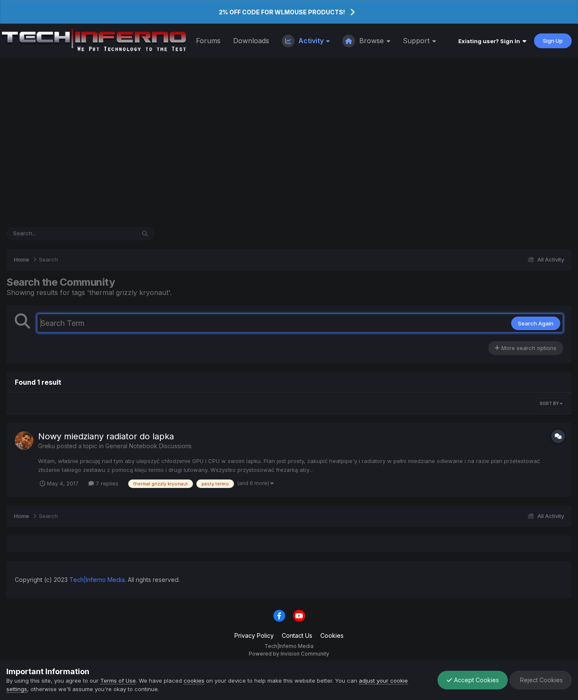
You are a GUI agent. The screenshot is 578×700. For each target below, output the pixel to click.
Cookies (332, 635)
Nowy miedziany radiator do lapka (106, 436)
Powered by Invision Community (289, 653)
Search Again (535, 323)
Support (417, 40)
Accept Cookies (475, 679)
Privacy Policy (254, 635)
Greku (46, 445)
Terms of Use (118, 680)
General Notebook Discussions (148, 445)
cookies (194, 680)
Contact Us (297, 635)
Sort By (549, 403)
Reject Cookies (540, 679)
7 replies (106, 483)
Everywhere (109, 233)
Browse (371, 40)
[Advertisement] (289, 142)
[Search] (144, 233)
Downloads (251, 40)
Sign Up (553, 40)
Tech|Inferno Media (97, 579)
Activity (311, 40)
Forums (208, 40)
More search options (528, 347)
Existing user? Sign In (490, 41)
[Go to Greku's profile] (24, 440)
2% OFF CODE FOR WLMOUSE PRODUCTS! (282, 12)
